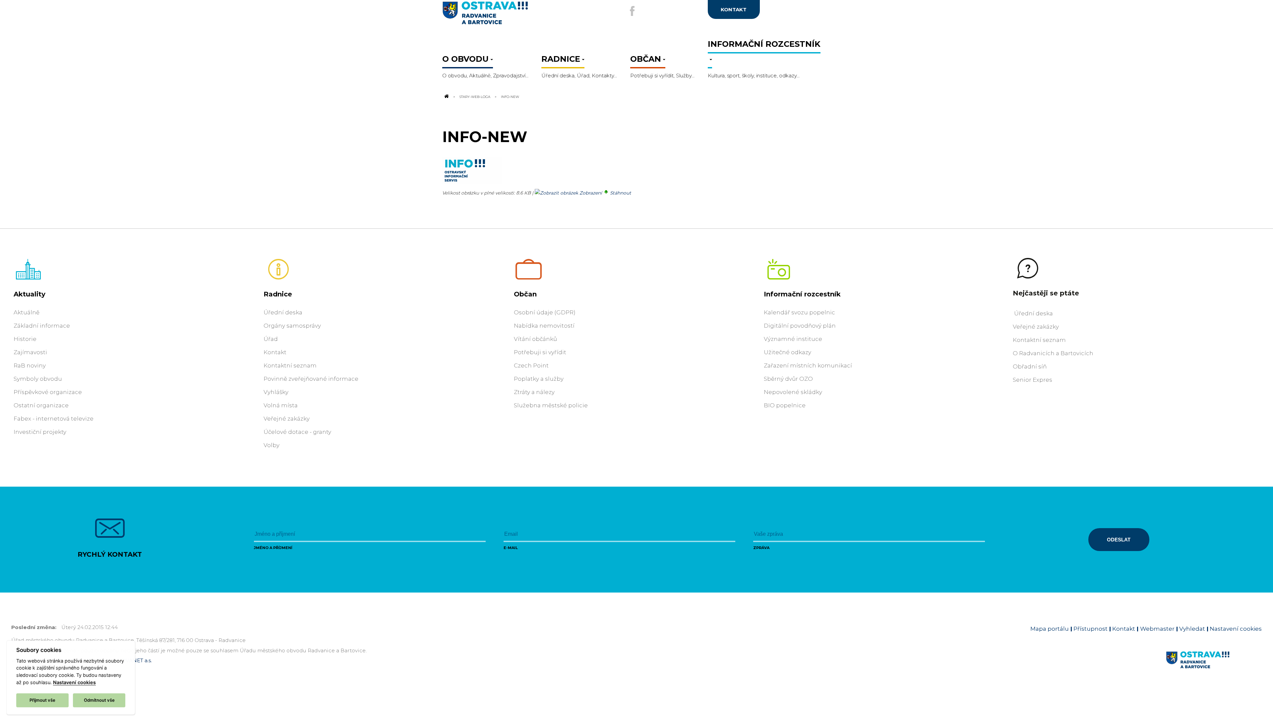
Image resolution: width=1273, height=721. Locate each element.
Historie (25, 339)
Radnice (278, 294)
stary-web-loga (474, 97)
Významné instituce (793, 339)
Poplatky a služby (539, 378)
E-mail (511, 547)
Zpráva (761, 547)
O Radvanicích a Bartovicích (1053, 353)
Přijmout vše (42, 699)
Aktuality (29, 294)
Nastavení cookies (1236, 628)
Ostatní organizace (41, 405)
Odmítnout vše (99, 699)
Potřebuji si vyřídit (540, 352)
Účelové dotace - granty (297, 432)
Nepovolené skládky (793, 392)
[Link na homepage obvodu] (1214, 667)
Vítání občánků (535, 339)
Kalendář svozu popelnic (799, 312)
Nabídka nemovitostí (544, 325)
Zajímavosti (30, 352)
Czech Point (531, 365)
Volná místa (281, 405)
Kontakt (275, 352)
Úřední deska (283, 312)
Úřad (271, 339)
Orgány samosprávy (292, 325)
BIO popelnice (785, 405)
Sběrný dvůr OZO (788, 378)
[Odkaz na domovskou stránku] (446, 97)
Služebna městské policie (551, 405)
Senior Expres (1032, 379)
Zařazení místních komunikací (808, 365)
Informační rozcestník (802, 294)
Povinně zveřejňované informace (311, 378)
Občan (525, 294)
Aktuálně (26, 312)
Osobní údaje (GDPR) (545, 312)
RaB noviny (30, 365)
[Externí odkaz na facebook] (632, 11)
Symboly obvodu (38, 378)
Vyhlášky (276, 392)
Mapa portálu (1049, 628)
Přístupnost (1090, 628)
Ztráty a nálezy (534, 392)
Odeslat (1118, 539)
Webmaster (1157, 628)
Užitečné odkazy (787, 352)
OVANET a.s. (136, 660)
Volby (271, 445)
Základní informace (42, 325)
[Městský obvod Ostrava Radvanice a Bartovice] (507, 15)
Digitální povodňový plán (800, 325)
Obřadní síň (1030, 366)
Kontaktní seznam (290, 365)
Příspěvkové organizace (48, 392)
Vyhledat (1192, 628)
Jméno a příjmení (273, 547)
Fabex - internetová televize (53, 418)
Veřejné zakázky (287, 418)
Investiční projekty (40, 432)
